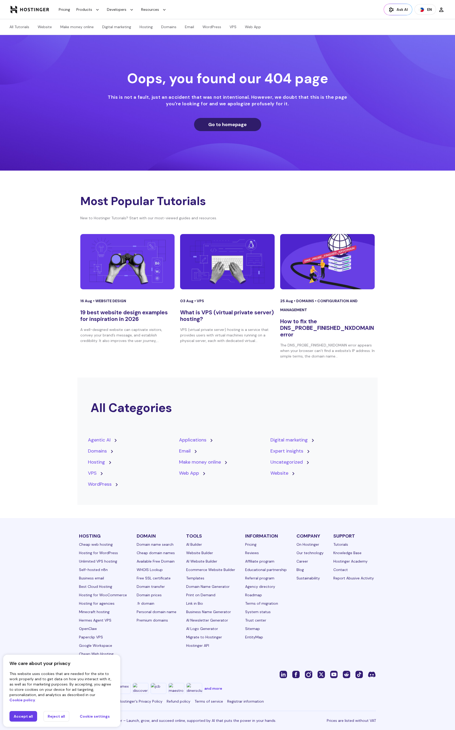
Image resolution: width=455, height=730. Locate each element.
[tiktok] (359, 674)
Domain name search (155, 544)
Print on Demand (200, 595)
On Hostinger (307, 544)
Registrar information (245, 701)
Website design (110, 301)
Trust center (255, 620)
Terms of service (209, 701)
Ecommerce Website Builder (210, 569)
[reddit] (346, 674)
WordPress (211, 26)
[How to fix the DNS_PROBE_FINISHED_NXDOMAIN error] (327, 261)
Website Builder (199, 552)
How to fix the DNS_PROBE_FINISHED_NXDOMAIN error (327, 328)
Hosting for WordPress (98, 552)
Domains (168, 26)
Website (45, 26)
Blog (300, 569)
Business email (91, 578)
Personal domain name (156, 611)
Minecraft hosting (94, 611)
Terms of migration (261, 603)
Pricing (64, 9)
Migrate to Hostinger (204, 637)
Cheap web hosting (96, 544)
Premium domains (152, 620)
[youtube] (334, 674)
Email (189, 26)
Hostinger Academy (350, 561)
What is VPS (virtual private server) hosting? (227, 316)
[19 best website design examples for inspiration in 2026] (127, 261)
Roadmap (253, 595)
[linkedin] (283, 674)
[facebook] (296, 674)
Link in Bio (194, 603)
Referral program (259, 578)
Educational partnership (266, 569)
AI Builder (194, 544)
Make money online (77, 26)
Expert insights (286, 451)
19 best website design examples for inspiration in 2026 (124, 316)
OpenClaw (88, 628)
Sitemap (252, 628)
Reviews (252, 552)
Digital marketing (116, 26)
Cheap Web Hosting (96, 654)
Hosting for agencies (97, 603)
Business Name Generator (208, 611)
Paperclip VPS (91, 637)
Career (302, 561)
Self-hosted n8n (93, 569)
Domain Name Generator (208, 586)
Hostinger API (197, 645)
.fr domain (145, 603)
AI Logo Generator (202, 628)
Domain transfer (151, 586)
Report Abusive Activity (353, 578)
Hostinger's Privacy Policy (140, 701)
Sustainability (308, 578)
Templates (195, 578)
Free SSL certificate (154, 578)
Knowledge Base (347, 552)
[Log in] (441, 9)
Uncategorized (286, 462)
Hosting (146, 26)
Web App (253, 26)
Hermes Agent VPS (95, 620)
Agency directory (260, 586)
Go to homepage (227, 124)
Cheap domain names (156, 552)
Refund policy (178, 701)
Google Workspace (95, 645)
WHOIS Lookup (150, 569)
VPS (233, 26)
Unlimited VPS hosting (98, 561)
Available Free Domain (156, 561)
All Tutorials (19, 26)
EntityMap (254, 637)
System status (258, 611)
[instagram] (308, 674)
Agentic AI (99, 440)
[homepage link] (30, 9)
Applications (192, 440)
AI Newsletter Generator (207, 620)
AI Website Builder (201, 561)
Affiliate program (259, 561)
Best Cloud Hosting (95, 586)
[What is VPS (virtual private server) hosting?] (227, 261)
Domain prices (149, 595)
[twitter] (321, 674)
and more (213, 688)
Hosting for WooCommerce (103, 595)
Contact (340, 569)
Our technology (310, 552)
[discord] (372, 674)
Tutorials (340, 544)
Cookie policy (22, 700)
